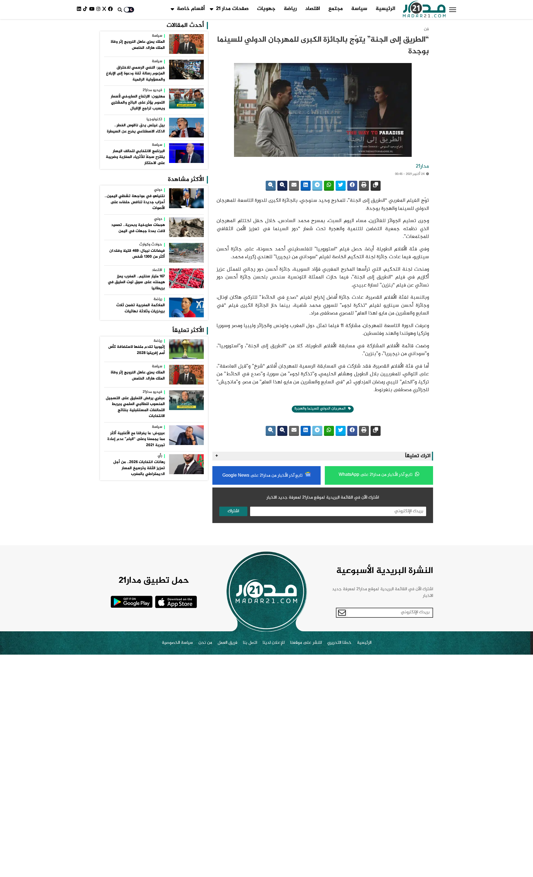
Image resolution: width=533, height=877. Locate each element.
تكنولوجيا (154, 120)
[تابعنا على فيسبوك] (111, 9)
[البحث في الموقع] (120, 9)
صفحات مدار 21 (232, 8)
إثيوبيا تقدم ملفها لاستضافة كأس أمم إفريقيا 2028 (136, 350)
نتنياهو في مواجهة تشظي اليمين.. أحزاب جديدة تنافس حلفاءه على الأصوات (135, 202)
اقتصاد (312, 8)
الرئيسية (385, 8)
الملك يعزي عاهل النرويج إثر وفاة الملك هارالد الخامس (138, 45)
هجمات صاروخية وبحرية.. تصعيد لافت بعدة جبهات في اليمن (138, 228)
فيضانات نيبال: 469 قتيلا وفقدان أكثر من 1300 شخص (137, 254)
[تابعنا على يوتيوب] (92, 9)
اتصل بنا (250, 643)
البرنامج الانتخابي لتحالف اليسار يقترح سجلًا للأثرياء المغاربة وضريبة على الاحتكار (135, 157)
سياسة (359, 8)
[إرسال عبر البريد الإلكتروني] (294, 186)
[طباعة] (364, 186)
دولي (158, 190)
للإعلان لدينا (274, 643)
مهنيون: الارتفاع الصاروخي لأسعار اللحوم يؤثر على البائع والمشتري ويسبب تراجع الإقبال (138, 102)
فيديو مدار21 (152, 90)
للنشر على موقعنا (306, 643)
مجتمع (335, 8)
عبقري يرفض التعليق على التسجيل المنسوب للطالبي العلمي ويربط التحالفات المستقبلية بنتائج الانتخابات (135, 407)
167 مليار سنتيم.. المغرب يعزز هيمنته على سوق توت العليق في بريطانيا (136, 282)
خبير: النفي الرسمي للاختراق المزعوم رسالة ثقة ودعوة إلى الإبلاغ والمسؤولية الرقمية (135, 73)
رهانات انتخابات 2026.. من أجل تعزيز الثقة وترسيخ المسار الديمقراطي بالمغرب (139, 468)
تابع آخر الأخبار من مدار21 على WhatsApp (376, 475)
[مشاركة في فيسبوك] (352, 186)
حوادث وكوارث (150, 245)
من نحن (205, 643)
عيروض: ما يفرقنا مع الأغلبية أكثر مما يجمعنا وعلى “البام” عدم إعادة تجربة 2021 (136, 439)
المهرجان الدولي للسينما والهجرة (321, 409)
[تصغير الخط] (271, 186)
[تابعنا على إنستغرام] (99, 9)
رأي (160, 456)
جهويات (266, 8)
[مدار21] (424, 10)
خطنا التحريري (339, 643)
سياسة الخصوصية (177, 643)
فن (426, 29)
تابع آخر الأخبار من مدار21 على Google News (263, 475)
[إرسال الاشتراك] (342, 612)
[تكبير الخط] (282, 186)
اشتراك (233, 511)
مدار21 (422, 166)
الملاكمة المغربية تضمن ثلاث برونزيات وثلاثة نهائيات (140, 308)
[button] (452, 9)
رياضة (290, 8)
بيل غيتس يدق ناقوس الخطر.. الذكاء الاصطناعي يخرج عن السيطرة (136, 128)
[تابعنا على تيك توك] (86, 9)
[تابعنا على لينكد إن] (80, 9)
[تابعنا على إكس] (105, 9)
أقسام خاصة (191, 8)
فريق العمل (227, 643)
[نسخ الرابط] (376, 186)
